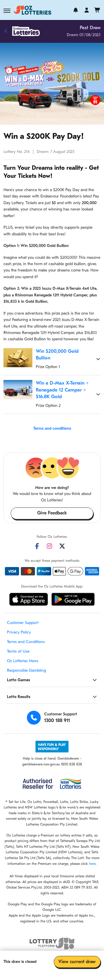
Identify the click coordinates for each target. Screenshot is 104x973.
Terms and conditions (52, 429)
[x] (62, 546)
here (92, 864)
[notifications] (76, 10)
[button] (6, 10)
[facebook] (37, 546)
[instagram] (49, 546)
